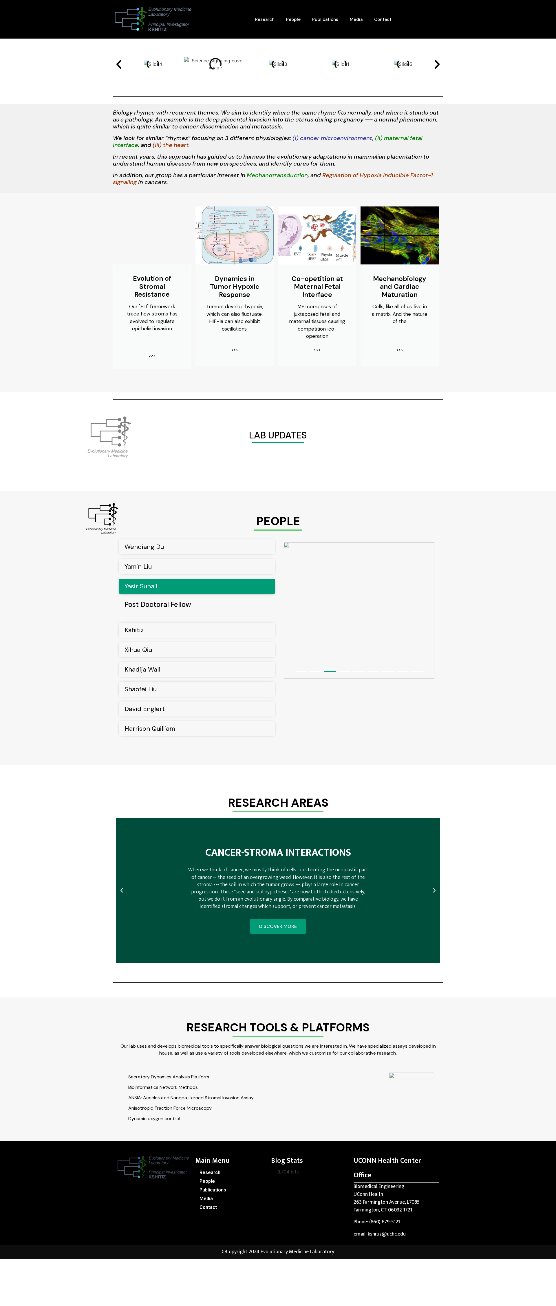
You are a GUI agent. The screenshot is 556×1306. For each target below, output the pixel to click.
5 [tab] (359, 671)
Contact (383, 19)
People (293, 19)
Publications (325, 19)
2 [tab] (315, 671)
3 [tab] (330, 671)
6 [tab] (373, 671)
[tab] (197, 546)
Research (265, 19)
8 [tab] (402, 671)
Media (356, 19)
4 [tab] (344, 671)
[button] (119, 64)
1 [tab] (301, 671)
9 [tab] (417, 671)
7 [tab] (388, 671)
